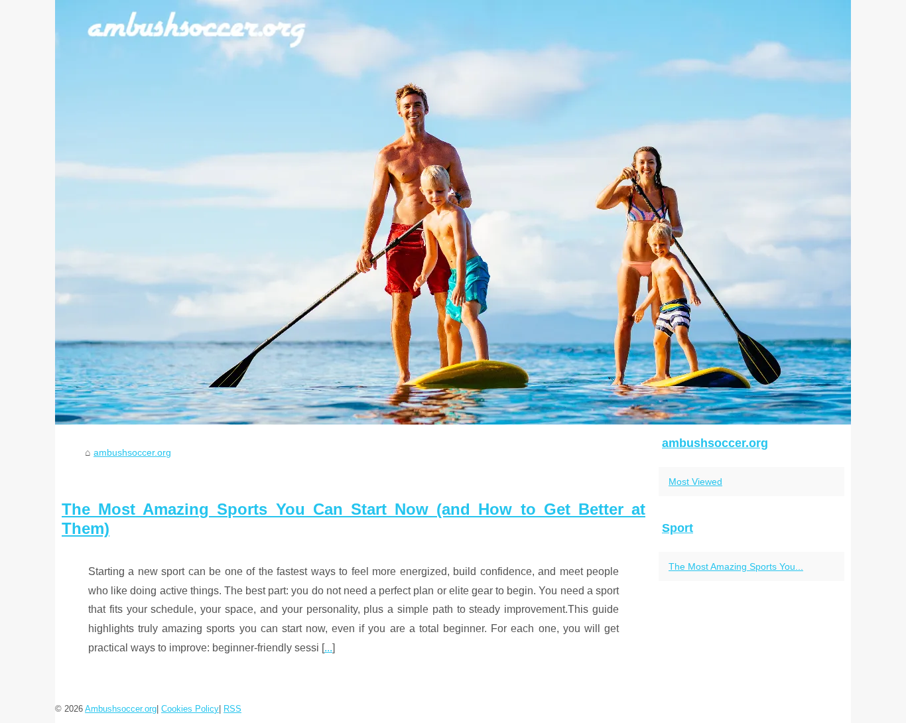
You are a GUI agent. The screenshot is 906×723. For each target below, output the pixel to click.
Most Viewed (695, 481)
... (328, 647)
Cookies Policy (190, 709)
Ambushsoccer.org (121, 709)
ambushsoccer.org (132, 452)
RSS (232, 709)
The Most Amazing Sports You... (736, 566)
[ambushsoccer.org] (453, 212)
